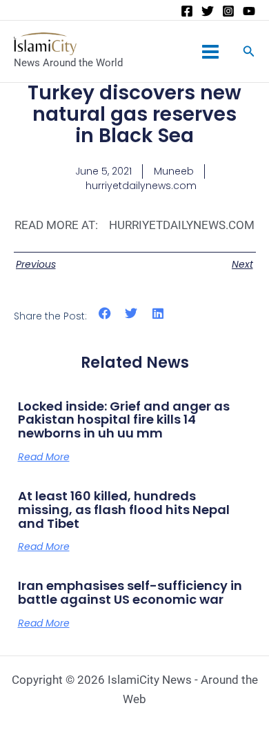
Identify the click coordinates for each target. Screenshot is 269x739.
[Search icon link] (249, 53)
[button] (105, 314)
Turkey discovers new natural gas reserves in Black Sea (134, 114)
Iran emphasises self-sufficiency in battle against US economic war (130, 592)
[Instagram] (228, 11)
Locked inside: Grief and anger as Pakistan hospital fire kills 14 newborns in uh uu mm (124, 419)
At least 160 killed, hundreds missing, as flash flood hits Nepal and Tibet (124, 509)
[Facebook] (187, 11)
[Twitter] (207, 11)
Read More (44, 457)
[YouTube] (249, 11)
